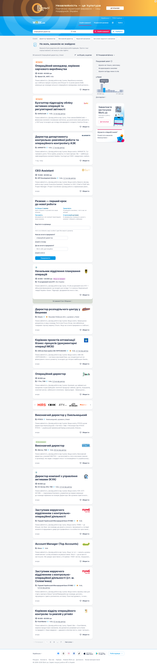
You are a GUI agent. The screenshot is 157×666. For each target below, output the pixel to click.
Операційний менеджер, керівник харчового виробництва (57, 67)
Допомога (79, 660)
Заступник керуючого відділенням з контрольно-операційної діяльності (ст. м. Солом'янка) (54, 576)
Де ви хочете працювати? (44, 245)
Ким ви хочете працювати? (45, 234)
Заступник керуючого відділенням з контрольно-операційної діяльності (53, 513)
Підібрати (119, 31)
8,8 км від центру (60, 450)
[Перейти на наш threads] (63, 653)
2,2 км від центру (69, 178)
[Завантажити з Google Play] (101, 653)
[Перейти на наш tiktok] (79, 653)
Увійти (120, 23)
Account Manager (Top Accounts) (56, 543)
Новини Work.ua (68, 660)
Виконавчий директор (66, 39)
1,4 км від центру (59, 114)
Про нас (51, 660)
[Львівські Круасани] (73, 404)
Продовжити (45, 258)
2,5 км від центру (66, 487)
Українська (36, 653)
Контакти (43, 660)
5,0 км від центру (44, 588)
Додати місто (40, 253)
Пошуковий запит (103, 61)
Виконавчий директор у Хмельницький (61, 415)
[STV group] (62, 404)
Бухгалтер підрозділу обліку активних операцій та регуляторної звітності (54, 106)
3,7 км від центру (82, 351)
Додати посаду (40, 241)
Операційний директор (50, 373)
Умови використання (92, 660)
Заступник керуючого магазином (104, 39)
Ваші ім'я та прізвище (43, 224)
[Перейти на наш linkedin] (74, 653)
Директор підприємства (47, 39)
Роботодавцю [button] (115, 653)
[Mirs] (41, 404)
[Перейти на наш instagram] (68, 653)
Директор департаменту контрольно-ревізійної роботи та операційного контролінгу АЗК (57, 140)
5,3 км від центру (58, 381)
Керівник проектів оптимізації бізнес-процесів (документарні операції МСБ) (56, 343)
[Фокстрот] (84, 404)
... (118, 39)
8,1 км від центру (59, 621)
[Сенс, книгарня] (52, 404)
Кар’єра (58, 660)
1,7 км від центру (59, 147)
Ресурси (36, 660)
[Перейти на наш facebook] (58, 653)
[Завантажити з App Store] (88, 653)
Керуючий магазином (83, 39)
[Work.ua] (39, 22)
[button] (113, 23)
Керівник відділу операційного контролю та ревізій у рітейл (55, 612)
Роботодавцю (117, 18)
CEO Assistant (44, 170)
